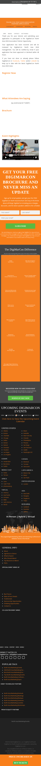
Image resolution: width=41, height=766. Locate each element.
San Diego (26, 445)
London (25, 484)
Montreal (26, 462)
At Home (6, 497)
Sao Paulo (26, 478)
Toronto (25, 464)
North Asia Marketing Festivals (13, 693)
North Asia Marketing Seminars (14, 700)
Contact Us (7, 606)
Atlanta (5, 431)
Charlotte (6, 436)
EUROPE (4, 459)
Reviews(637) (30, 4)
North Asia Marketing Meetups (13, 698)
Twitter (22, 61)
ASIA (23, 491)
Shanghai (26, 496)
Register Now (9, 73)
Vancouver (26, 466)
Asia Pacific (6, 495)
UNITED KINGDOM (28, 481)
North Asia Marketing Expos (13, 679)
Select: (3, 415)
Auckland (26, 507)
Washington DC (28, 452)
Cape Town (6, 484)
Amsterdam (7, 461)
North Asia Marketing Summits (13, 703)
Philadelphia (27, 440)
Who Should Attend (10, 558)
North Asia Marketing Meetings (14, 696)
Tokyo (25, 501)
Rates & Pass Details (10, 596)
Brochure (7, 110)
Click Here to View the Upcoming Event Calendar (20, 420)
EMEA (5, 500)
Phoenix (25, 443)
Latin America (7, 502)
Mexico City (26, 473)
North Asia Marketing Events (13, 668)
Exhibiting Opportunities (11, 603)
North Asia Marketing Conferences (14, 677)
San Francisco (27, 447)
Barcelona (6, 464)
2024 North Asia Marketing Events (14, 670)
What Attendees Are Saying (16, 98)
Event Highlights (10, 135)
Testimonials (8, 599)
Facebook (16, 61)
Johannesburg (7, 486)
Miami (25, 431)
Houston (6, 450)
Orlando (25, 438)
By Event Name (10, 415)
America (5, 493)
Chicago (5, 438)
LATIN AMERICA (27, 470)
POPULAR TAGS (9, 664)
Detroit (5, 445)
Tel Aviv (5, 475)
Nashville (26, 433)
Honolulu (6, 447)
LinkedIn (34, 61)
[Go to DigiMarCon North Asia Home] (8, 11)
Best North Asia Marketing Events (14, 672)
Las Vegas (6, 452)
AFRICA (4, 479)
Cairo (5, 481)
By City (18, 415)
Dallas (5, 440)
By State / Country (27, 415)
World (5, 504)
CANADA (25, 459)
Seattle (25, 450)
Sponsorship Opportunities (12, 601)
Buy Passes (7, 594)
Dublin (5, 466)
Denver (5, 443)
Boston (5, 433)
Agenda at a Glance (10, 553)
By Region (36, 415)
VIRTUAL (5, 490)
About (6, 551)
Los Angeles (7, 455)
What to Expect (8, 556)
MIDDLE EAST (7, 470)
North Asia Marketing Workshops (14, 705)
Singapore (26, 498)
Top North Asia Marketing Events (14, 675)
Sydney (25, 512)
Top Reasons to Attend (11, 561)
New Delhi (26, 494)
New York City (27, 436)
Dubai (5, 473)
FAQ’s (5, 563)
